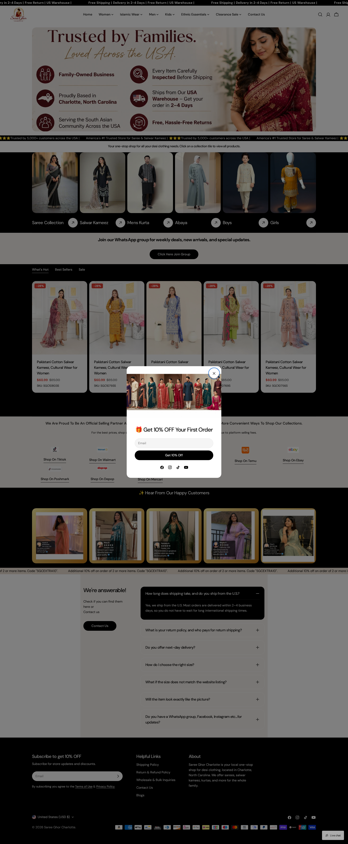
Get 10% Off (174, 455)
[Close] (214, 373)
